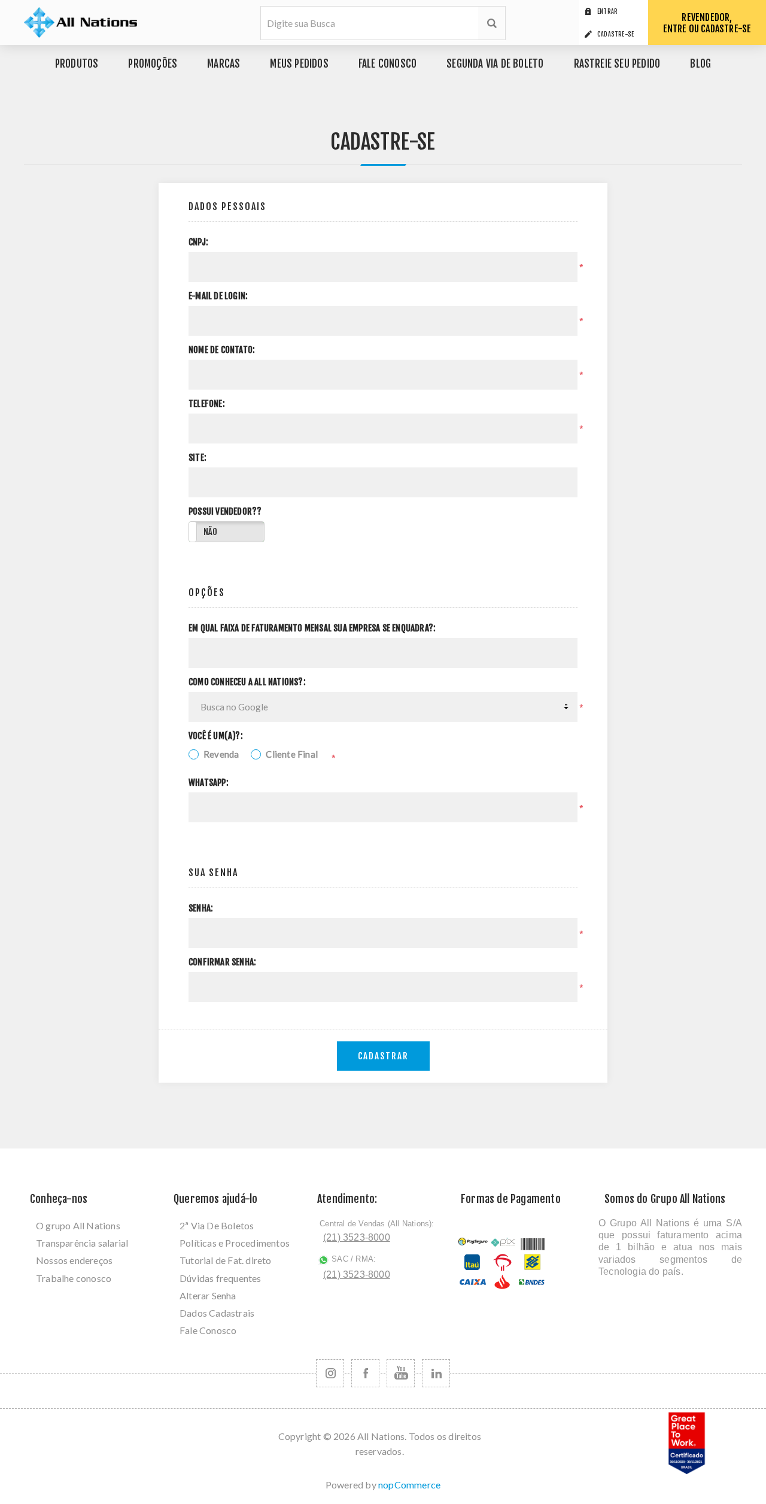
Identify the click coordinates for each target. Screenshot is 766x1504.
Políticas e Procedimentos (235, 1242)
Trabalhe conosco (73, 1278)
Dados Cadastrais (217, 1312)
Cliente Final (292, 754)
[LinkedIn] (436, 1373)
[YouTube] (401, 1373)
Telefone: (207, 404)
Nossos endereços (74, 1260)
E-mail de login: (218, 296)
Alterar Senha (208, 1295)
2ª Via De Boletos (217, 1225)
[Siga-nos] (330, 1373)
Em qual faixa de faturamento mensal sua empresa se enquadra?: (312, 628)
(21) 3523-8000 (356, 1237)
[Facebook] (365, 1373)
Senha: (201, 908)
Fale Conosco (208, 1330)
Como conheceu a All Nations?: (247, 682)
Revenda (221, 754)
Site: (197, 457)
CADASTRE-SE (615, 34)
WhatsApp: (209, 782)
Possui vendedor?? (225, 511)
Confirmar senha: (222, 962)
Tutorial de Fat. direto (226, 1260)
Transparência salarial (82, 1242)
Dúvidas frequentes (221, 1278)
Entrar (607, 11)
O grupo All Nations (78, 1225)
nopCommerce (409, 1484)
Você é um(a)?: (216, 736)
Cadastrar (383, 1056)
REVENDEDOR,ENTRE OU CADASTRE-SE (707, 23)
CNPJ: (198, 242)
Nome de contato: (222, 350)
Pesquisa (491, 23)
